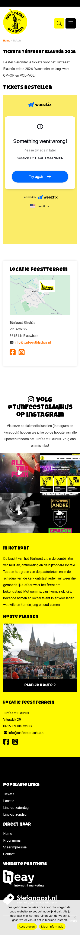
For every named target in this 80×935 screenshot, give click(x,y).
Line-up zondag (14, 814)
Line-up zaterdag (16, 808)
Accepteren (27, 926)
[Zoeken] (59, 23)
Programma (11, 840)
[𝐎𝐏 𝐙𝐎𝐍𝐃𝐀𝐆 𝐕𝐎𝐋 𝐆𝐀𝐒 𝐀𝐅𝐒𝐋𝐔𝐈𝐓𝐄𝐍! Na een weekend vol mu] (20, 473)
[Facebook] (13, 352)
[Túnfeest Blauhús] (19, 21)
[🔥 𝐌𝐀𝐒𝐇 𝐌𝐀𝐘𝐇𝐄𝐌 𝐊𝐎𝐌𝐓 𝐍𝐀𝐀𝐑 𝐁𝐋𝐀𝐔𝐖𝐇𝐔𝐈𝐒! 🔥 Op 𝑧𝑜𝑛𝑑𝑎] (20, 513)
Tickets (8, 794)
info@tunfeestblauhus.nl (33, 342)
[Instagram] (22, 352)
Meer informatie (52, 926)
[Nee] (75, 917)
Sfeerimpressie (15, 847)
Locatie (8, 801)
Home (6, 40)
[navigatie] (70, 23)
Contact (9, 854)
